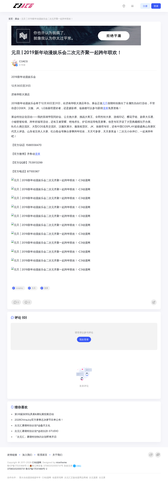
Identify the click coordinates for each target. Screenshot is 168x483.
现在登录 (84, 339)
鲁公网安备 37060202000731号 (47, 465)
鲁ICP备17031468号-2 (18, 465)
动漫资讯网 (57, 477)
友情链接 (12, 454)
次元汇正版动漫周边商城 (76, 477)
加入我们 (27, 454)
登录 (156, 6)
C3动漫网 (36, 462)
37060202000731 (16, 468)
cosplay (19, 288)
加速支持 (68, 465)
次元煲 (102, 477)
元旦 (105, 103)
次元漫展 (93, 477)
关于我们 (57, 454)
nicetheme (61, 462)
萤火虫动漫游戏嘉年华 (30, 477)
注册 (145, 6)
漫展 (105, 108)
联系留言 (42, 454)
